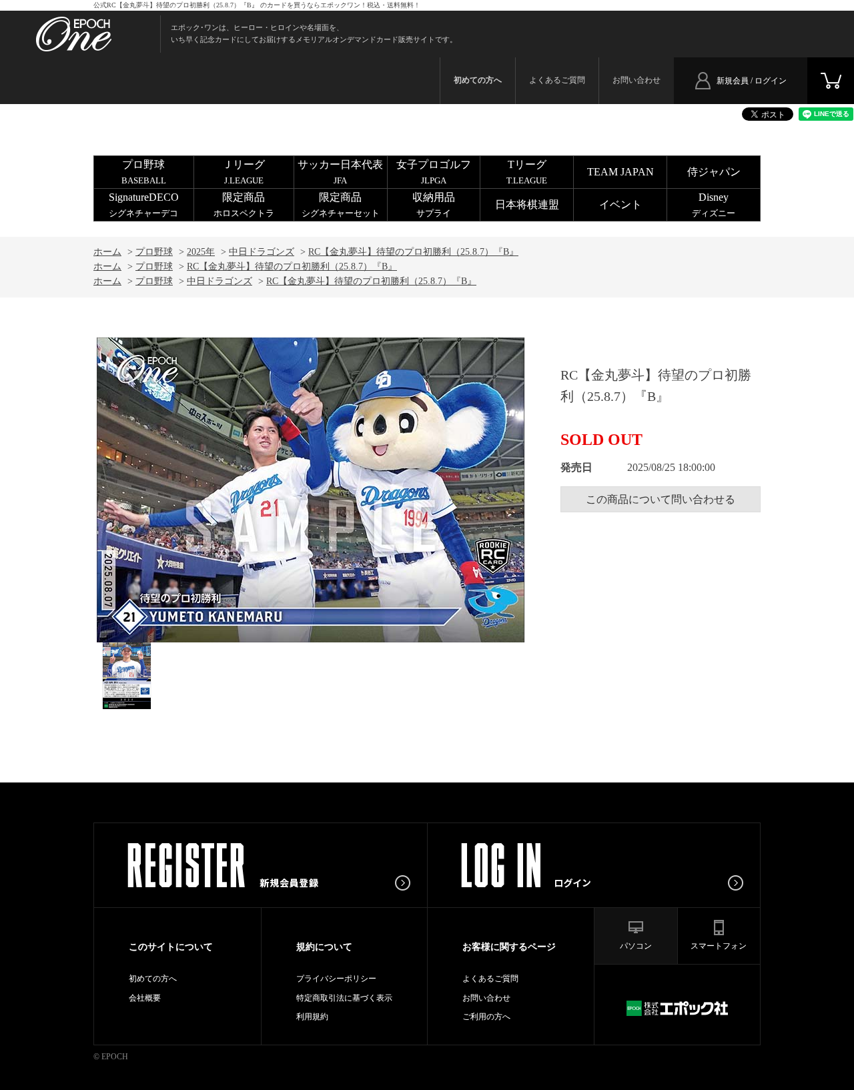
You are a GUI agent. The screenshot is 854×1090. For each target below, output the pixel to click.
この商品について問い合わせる (660, 499)
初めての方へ (153, 978)
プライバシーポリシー (336, 978)
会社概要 (145, 998)
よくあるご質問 (557, 80)
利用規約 (312, 1016)
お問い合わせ (636, 80)
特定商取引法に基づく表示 (344, 998)
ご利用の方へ (486, 1016)
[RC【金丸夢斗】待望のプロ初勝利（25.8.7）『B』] (126, 675)
